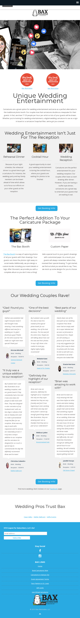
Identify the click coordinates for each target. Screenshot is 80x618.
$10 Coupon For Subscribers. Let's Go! (19, 528)
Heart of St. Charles (43, 368)
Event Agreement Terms (40, 579)
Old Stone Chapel (69, 470)
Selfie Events (51, 517)
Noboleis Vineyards (69, 374)
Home (40, 566)
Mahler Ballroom (16, 471)
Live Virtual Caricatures (40, 592)
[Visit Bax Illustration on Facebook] (40, 551)
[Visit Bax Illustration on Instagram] (40, 556)
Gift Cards (40, 588)
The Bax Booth (9, 254)
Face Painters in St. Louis (40, 583)
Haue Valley (28, 517)
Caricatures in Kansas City (40, 575)
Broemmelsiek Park (42, 442)
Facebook (53, 489)
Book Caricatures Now (40, 570)
